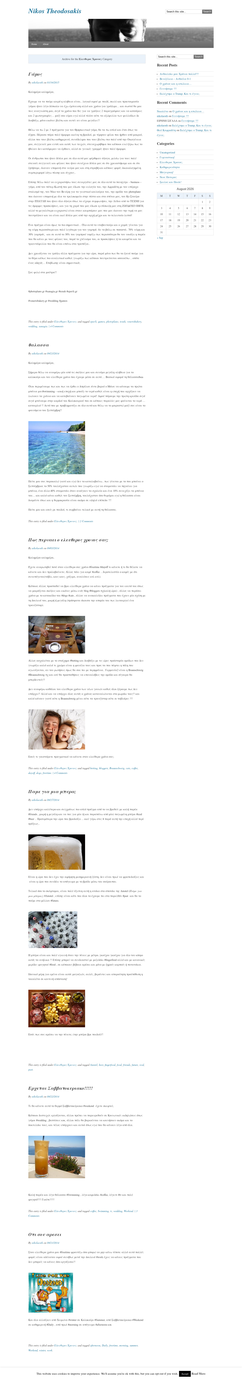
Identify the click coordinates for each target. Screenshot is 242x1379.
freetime (47, 773)
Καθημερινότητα (170, 167)
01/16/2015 (53, 82)
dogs (38, 773)
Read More (199, 1373)
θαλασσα (38, 345)
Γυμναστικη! (167, 157)
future (135, 1065)
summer (134, 1345)
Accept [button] (184, 1373)
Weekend (128, 1211)
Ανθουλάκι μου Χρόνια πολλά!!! (179, 74)
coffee (135, 768)
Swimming (103, 1211)
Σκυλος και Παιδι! (171, 182)
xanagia (43, 326)
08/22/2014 (53, 1096)
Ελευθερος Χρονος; (65, 321)
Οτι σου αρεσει (44, 1234)
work (49, 1350)
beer (101, 1065)
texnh (123, 321)
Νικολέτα (162, 111)
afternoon (95, 1345)
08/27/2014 (53, 800)
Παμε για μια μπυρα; (52, 791)
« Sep (160, 237)
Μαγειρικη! (167, 172)
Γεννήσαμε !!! (168, 88)
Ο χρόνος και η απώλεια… (176, 83)
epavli (93, 321)
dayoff (31, 773)
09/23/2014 (53, 353)
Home (34, 43)
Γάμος (35, 74)
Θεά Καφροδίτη (166, 130)
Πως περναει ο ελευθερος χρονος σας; (68, 539)
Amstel (93, 1065)
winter (42, 1350)
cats (128, 768)
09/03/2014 (53, 548)
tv (111, 1211)
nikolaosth (37, 82)
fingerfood (110, 1065)
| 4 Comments (55, 326)
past (30, 1069)
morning (123, 1345)
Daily (105, 1345)
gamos (101, 321)
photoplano (112, 321)
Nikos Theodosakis (54, 10)
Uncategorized (167, 152)
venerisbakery (134, 321)
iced (142, 1065)
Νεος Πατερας (168, 177)
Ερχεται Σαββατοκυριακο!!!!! (60, 1088)
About (45, 43)
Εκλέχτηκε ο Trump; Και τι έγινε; (180, 93)
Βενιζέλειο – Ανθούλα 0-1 (175, 79)
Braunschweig (116, 768)
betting (94, 768)
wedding (32, 326)
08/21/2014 (53, 1242)
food (119, 1065)
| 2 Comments (85, 521)
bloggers (103, 768)
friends (126, 1065)
